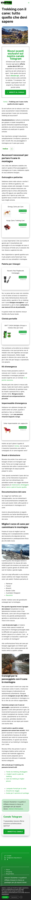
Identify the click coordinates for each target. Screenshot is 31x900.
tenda (17, 446)
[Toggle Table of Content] (11, 148)
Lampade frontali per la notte (16, 788)
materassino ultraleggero (20, 485)
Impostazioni (14, 897)
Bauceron (9, 595)
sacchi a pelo (17, 774)
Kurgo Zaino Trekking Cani (15, 220)
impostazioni (5, 894)
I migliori (9, 774)
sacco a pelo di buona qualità (16, 487)
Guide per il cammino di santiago (17, 793)
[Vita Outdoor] (6, 2)
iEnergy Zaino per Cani (15, 207)
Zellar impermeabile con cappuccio (16, 423)
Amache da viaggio (12, 791)
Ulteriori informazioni (16, 809)
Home (5, 102)
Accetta (5, 897)
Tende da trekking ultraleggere (16, 772)
